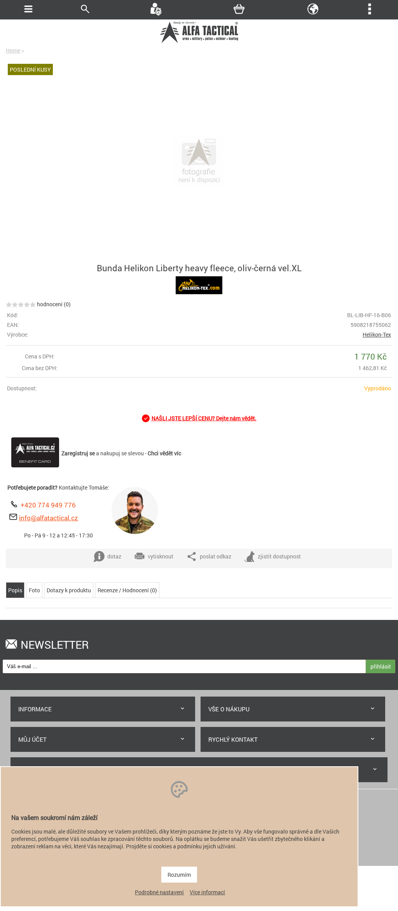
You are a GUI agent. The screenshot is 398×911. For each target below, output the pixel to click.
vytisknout (160, 556)
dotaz (114, 556)
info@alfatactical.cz (48, 517)
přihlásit (380, 666)
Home (13, 50)
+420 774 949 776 (48, 504)
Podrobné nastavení (159, 892)
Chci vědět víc (164, 453)
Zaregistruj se (78, 453)
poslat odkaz (215, 556)
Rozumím (179, 874)
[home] (199, 42)
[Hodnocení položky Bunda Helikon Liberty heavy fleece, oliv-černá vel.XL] (21, 304)
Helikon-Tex (377, 334)
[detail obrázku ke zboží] (199, 161)
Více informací (207, 892)
